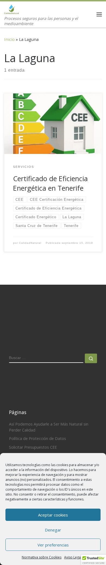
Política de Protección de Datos (37, 438)
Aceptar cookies (53, 515)
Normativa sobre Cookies (41, 557)
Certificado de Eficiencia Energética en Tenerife (50, 183)
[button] (93, 560)
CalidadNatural (30, 242)
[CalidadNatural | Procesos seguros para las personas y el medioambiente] (11, 8)
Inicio (9, 39)
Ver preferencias (53, 545)
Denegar (53, 530)
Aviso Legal (73, 557)
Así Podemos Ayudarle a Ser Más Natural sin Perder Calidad (48, 427)
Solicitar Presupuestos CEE (33, 447)
